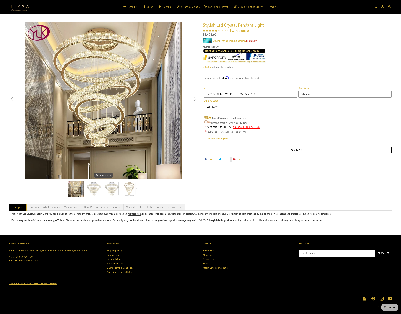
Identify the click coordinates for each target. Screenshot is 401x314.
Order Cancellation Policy (119, 272)
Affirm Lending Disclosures (216, 267)
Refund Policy (113, 254)
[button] (210, 30)
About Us (207, 254)
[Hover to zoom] (103, 100)
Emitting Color (211, 100)
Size (206, 87)
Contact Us (208, 259)
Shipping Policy (114, 250)
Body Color (303, 87)
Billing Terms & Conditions (120, 267)
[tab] (18, 207)
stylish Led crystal (220, 220)
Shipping (207, 67)
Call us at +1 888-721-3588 (246, 126)
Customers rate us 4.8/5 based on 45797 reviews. (33, 283)
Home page (208, 250)
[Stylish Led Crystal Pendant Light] (112, 189)
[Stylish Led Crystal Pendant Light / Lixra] (76, 189)
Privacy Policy (113, 259)
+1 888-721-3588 (24, 257)
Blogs (205, 263)
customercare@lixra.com (27, 260)
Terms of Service (115, 263)
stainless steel (134, 213)
